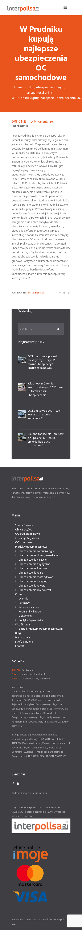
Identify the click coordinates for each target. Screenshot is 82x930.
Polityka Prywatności (31, 620)
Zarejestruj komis (29, 538)
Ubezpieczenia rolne (31, 573)
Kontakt (19, 646)
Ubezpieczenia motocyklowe (36, 577)
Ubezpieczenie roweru (32, 586)
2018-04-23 (19, 121)
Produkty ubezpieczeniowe (31, 547)
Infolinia (16, 670)
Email (14, 674)
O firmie (23, 599)
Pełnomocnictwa (29, 607)
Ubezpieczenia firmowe (33, 568)
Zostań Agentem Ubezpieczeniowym (41, 629)
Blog (18, 633)
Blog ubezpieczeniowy (45, 87)
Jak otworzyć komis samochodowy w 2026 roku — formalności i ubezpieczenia (45, 389)
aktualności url (38, 93)
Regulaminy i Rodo (30, 612)
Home (18, 87)
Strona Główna (24, 525)
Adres (14, 679)
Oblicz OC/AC (23, 530)
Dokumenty (25, 616)
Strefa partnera (24, 642)
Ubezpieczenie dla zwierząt (35, 590)
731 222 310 (27, 670)
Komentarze (43, 122)
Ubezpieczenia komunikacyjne (37, 551)
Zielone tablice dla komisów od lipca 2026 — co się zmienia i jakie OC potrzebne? (45, 440)
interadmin (20, 126)
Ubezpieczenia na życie (33, 560)
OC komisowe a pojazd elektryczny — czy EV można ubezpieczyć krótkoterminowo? (42, 362)
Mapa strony (22, 637)
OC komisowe (23, 542)
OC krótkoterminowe (27, 534)
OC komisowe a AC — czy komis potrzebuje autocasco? (44, 415)
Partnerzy (24, 603)
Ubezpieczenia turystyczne (34, 564)
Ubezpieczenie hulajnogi (33, 581)
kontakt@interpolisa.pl (33, 674)
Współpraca (22, 625)
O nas (18, 594)
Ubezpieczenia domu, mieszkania (38, 555)
